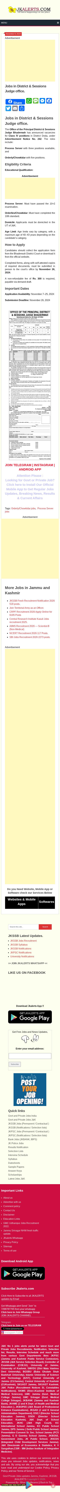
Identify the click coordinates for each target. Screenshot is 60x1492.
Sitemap (7, 1246)
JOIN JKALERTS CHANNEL (16, 1315)
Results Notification (18, 1147)
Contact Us (9, 1210)
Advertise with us (12, 1202)
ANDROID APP (30, 469)
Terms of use (9, 1250)
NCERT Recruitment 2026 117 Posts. (28, 633)
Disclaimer (8, 1214)
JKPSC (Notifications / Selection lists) (27, 1135)
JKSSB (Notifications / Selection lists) (27, 1127)
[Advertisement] (30, 61)
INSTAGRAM (43, 465)
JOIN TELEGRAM (18, 465)
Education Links (11, 1219)
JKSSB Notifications (20, 948)
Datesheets (14, 1163)
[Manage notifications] (53, 1485)
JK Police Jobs (16, 1143)
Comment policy (11, 1206)
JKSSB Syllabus (19, 944)
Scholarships (15, 1175)
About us (8, 1198)
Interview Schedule (18, 1155)
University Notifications (22, 956)
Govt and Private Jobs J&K (22, 1119)
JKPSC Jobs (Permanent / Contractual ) (28, 1131)
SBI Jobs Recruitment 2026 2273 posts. (29, 637)
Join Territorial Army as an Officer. (26, 608)
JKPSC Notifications (20, 952)
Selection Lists (15, 1151)
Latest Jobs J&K (16, 1178)
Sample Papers (16, 1167)
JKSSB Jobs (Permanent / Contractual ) (28, 1123)
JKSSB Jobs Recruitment (23, 941)
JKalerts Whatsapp (13, 1238)
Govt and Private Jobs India (22, 1116)
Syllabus (12, 1159)
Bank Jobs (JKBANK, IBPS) (22, 1139)
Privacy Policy (10, 1242)
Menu (4, 23)
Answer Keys (15, 1171)
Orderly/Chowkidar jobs (23, 508)
